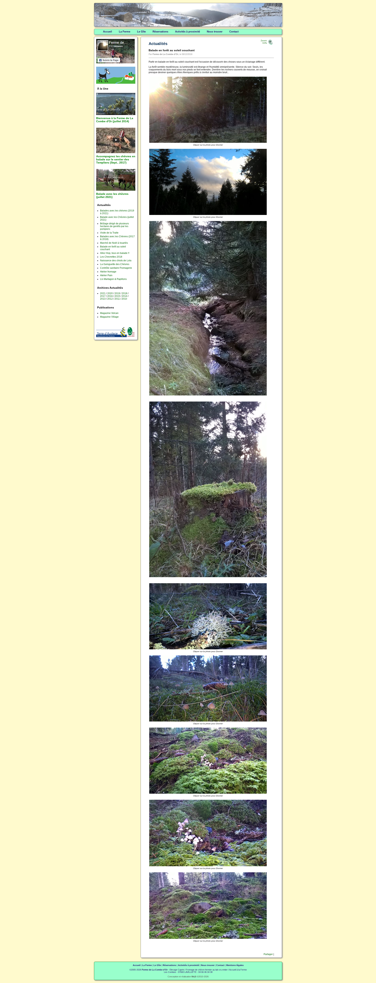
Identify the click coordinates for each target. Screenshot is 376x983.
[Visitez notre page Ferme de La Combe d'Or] (115, 62)
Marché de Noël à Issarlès (114, 243)
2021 (103, 293)
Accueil (107, 31)
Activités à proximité (187, 31)
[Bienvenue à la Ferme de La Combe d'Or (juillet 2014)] (115, 114)
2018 (124, 293)
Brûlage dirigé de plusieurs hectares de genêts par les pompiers (114, 226)
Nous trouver (214, 31)
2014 (124, 296)
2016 (110, 296)
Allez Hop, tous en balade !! (114, 253)
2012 (110, 298)
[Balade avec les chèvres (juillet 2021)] (115, 190)
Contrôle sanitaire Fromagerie (116, 268)
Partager (268, 954)
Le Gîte (141, 31)
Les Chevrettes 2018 (111, 256)
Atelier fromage (108, 271)
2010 (124, 298)
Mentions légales (235, 965)
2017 (103, 296)
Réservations (160, 31)
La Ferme (124, 31)
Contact (234, 31)
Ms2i (194, 976)
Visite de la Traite (109, 232)
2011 (117, 298)
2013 (103, 298)
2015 (117, 296)
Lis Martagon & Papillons (113, 279)
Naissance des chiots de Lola (115, 260)
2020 (110, 293)
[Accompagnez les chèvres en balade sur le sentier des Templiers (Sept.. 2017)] (115, 152)
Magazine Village (109, 316)
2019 (117, 293)
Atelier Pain (106, 275)
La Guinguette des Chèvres (114, 264)
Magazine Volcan (109, 313)
